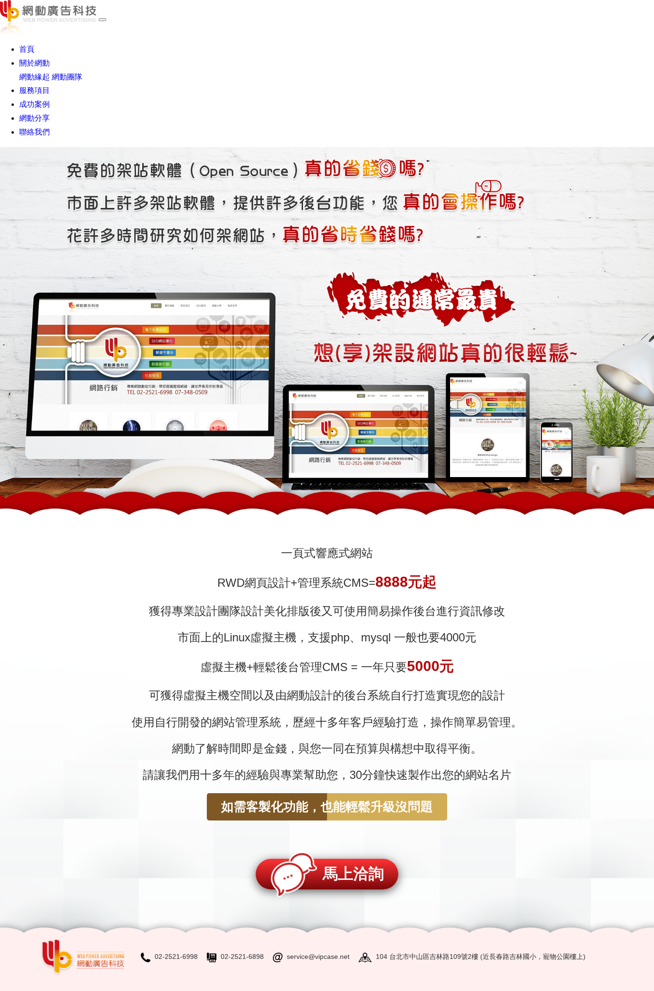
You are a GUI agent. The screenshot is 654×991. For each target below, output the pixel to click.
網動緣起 (34, 77)
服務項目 (34, 90)
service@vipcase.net (318, 956)
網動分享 (34, 118)
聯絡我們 (34, 132)
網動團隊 (67, 77)
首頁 (26, 49)
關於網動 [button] (34, 63)
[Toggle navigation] (102, 19)
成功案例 (34, 104)
